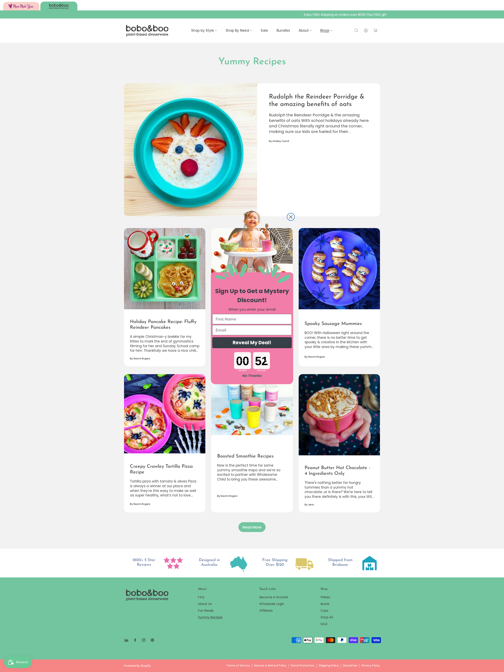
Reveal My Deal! (252, 342)
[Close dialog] (291, 217)
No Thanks (252, 375)
